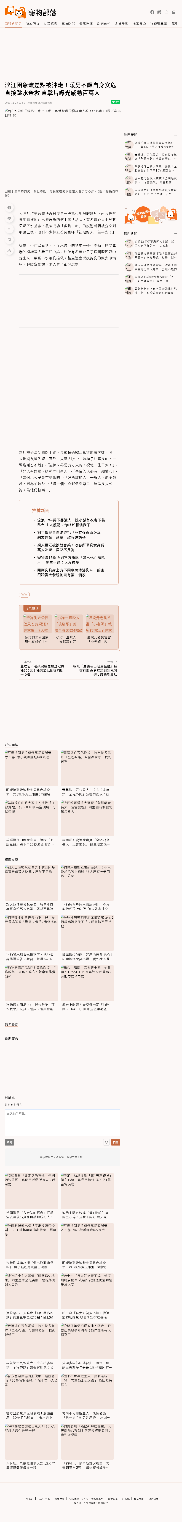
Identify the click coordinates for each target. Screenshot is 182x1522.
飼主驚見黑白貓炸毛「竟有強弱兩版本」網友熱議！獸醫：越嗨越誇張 (71, 535)
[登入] (166, 12)
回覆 (115, 1142)
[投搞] (159, 12)
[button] (152, 12)
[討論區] (9, 228)
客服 (47, 1498)
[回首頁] (30, 12)
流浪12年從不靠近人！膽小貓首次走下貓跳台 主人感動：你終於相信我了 (71, 522)
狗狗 (24, 594)
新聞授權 (60, 1498)
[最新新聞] (175, 233)
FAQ (40, 1498)
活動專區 (139, 23)
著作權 (85, 1498)
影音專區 (121, 23)
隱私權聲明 (97, 1498)
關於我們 (139, 1498)
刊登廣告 (29, 1498)
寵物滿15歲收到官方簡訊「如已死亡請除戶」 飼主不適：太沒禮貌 (71, 560)
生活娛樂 (68, 23)
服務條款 (74, 1498)
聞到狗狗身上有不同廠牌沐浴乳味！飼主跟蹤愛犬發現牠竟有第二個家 (71, 572)
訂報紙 (126, 1498)
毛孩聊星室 (158, 23)
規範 (9, 1142)
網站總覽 (154, 1498)
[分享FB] (9, 207)
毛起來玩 (32, 23)
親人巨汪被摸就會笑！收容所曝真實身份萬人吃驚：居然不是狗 (71, 547)
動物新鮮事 (13, 23)
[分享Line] (9, 218)
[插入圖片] (106, 1142)
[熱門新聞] (175, 135)
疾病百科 (104, 23)
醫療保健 (86, 23)
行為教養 (50, 23)
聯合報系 (113, 1498)
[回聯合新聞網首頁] (15, 12)
